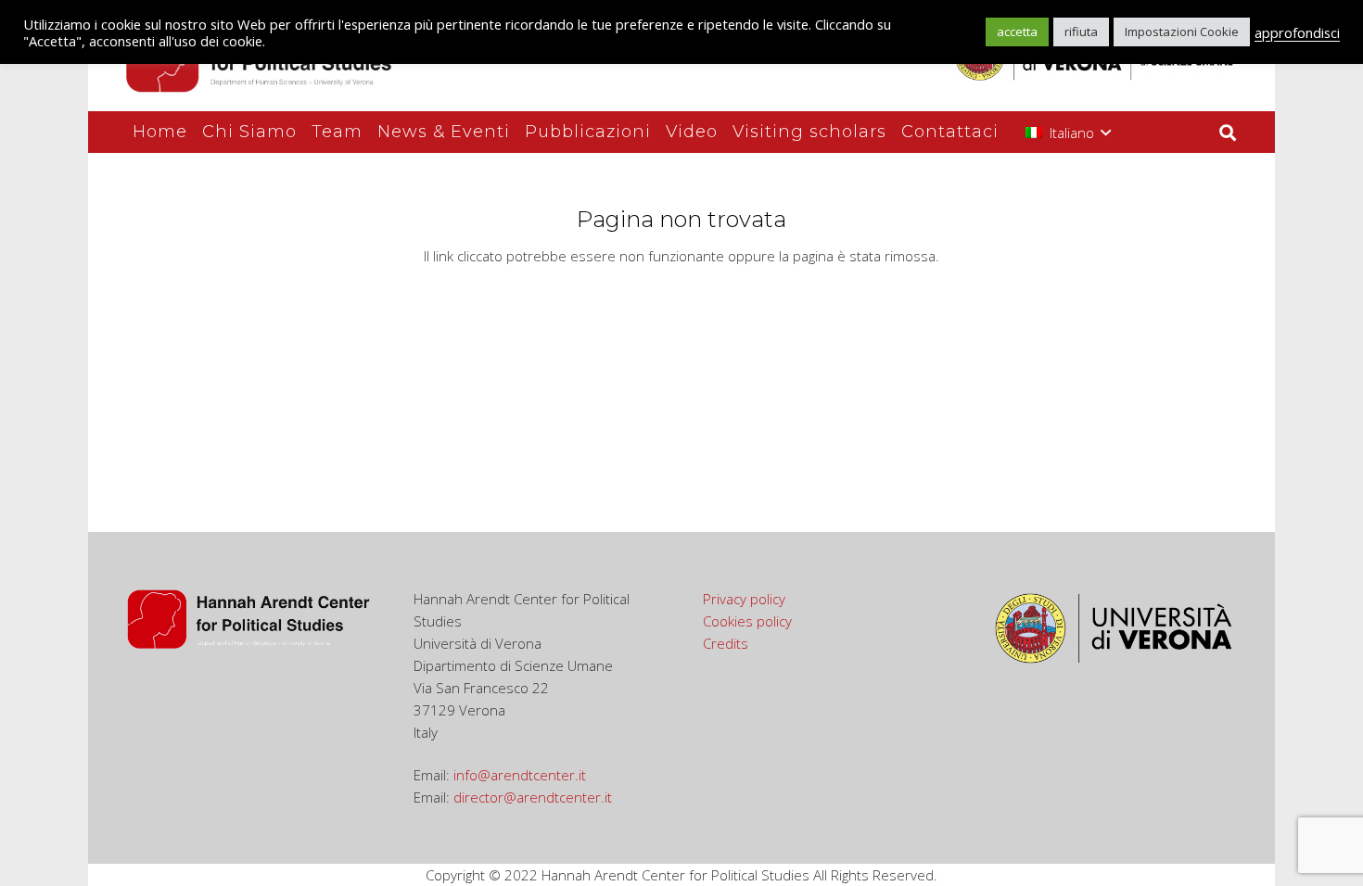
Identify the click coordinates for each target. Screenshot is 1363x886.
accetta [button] (1017, 31)
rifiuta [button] (1081, 31)
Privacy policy (744, 598)
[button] (1068, 132)
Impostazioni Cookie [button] (1182, 31)
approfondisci (1297, 32)
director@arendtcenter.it (532, 797)
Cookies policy (747, 621)
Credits (725, 643)
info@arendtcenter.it (519, 775)
